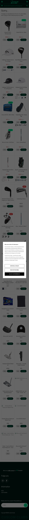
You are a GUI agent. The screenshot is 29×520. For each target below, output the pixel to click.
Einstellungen (14, 265)
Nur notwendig (14, 270)
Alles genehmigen (14, 274)
